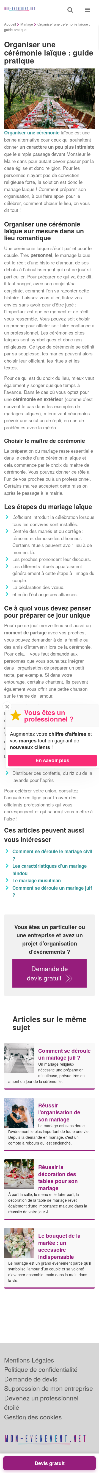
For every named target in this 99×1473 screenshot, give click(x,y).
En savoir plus (52, 760)
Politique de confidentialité (41, 1369)
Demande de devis (30, 1378)
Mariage (26, 24)
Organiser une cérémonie (31, 132)
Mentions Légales (29, 1359)
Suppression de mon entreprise (48, 1388)
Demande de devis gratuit (47, 973)
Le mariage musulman (36, 880)
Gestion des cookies (33, 1416)
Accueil (10, 24)
